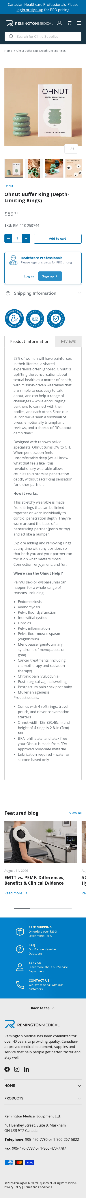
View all (75, 813)
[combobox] (43, 36)
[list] (43, 107)
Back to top (40, 1008)
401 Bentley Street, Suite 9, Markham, (35, 1125)
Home (8, 50)
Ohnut (8, 186)
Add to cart (57, 239)
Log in (29, 276)
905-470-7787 (23, 1148)
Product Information (29, 341)
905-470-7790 (36, 1139)
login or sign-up (30, 9)
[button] (69, 23)
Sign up (48, 276)
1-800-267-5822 (66, 1139)
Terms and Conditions (38, 1187)
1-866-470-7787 (53, 1148)
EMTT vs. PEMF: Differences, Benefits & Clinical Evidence (34, 880)
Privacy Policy (12, 1187)
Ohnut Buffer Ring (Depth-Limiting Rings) (41, 50)
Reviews (68, 341)
